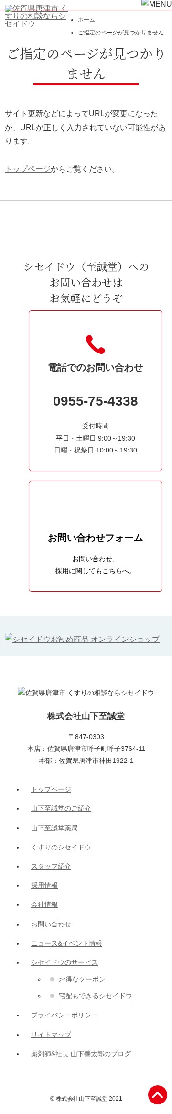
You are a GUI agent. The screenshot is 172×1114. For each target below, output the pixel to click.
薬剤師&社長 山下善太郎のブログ (81, 1054)
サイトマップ (51, 1034)
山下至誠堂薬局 (54, 828)
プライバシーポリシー (64, 1015)
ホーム (86, 19)
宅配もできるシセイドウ (95, 996)
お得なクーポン (82, 979)
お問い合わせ (51, 924)
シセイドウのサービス (64, 962)
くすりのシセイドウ (61, 847)
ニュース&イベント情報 (66, 943)
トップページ (28, 169)
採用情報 (44, 885)
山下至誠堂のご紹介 (61, 808)
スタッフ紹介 (51, 866)
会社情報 (44, 904)
